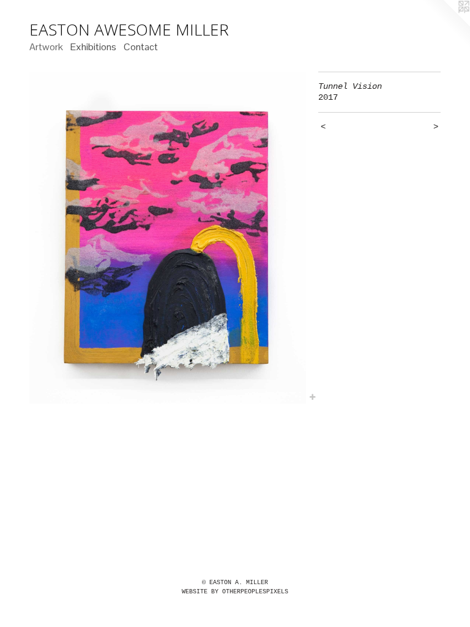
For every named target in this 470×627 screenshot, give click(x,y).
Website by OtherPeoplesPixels (235, 591)
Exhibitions (93, 46)
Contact (141, 46)
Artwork (46, 46)
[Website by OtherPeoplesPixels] (445, 24)
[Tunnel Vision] (167, 238)
